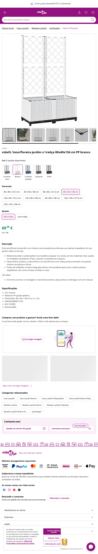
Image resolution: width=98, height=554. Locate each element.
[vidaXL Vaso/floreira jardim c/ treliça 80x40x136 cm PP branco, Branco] (49, 80)
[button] (50, 4)
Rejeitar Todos (53, 538)
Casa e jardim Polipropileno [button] (53, 398)
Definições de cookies (53, 544)
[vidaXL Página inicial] (42, 12)
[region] (32, 538)
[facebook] (4, 490)
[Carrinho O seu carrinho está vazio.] (93, 12)
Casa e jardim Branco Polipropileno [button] (81, 398)
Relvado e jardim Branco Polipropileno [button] (16, 411)
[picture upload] (65, 339)
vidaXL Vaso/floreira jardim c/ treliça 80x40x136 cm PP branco (46, 152)
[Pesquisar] (92, 20)
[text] (7, 228)
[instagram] (9, 490)
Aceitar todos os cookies (53, 531)
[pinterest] (14, 490)
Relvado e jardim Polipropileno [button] (59, 405)
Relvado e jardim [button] (10, 405)
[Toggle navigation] (5, 12)
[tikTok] (19, 490)
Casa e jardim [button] (9, 398)
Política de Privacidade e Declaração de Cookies (20, 542)
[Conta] (79, 12)
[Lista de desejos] (86, 12)
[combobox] (49, 20)
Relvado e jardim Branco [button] (32, 405)
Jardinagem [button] (36, 411)
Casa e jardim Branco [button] (28, 398)
